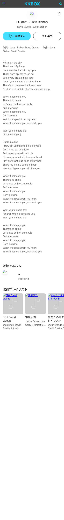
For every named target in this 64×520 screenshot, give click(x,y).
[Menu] (4, 4)
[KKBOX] (32, 4)
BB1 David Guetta (9, 319)
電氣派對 (30, 317)
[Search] (61, 4)
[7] (32, 13)
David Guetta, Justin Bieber (32, 26)
